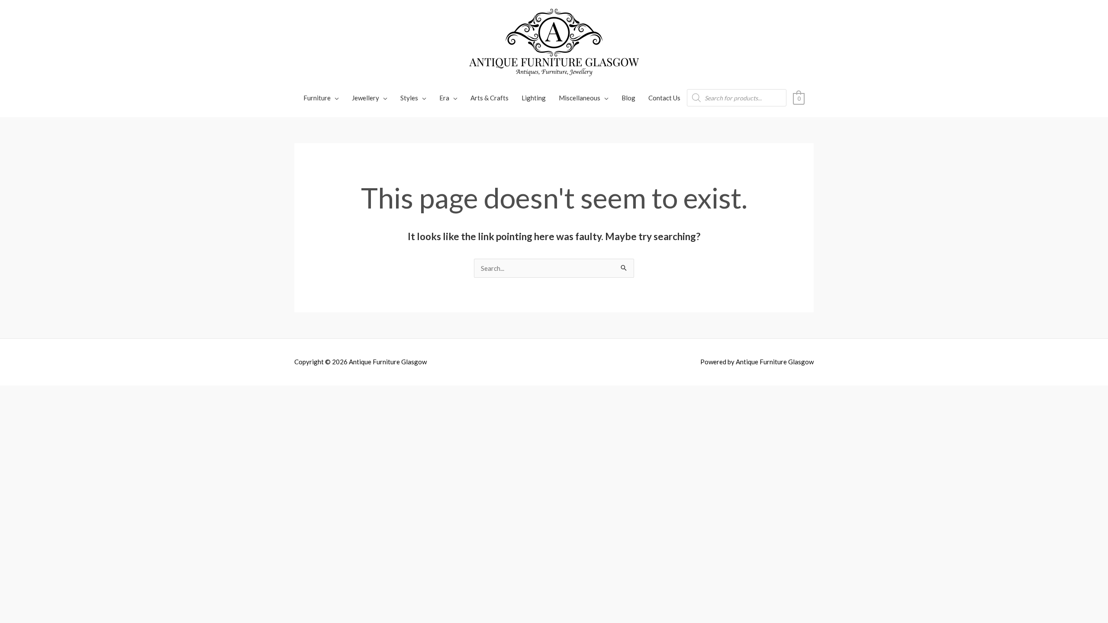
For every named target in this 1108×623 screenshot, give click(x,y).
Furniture (317, 98)
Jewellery (365, 98)
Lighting (534, 98)
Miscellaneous (579, 98)
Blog (628, 98)
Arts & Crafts (489, 98)
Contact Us (664, 98)
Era (444, 98)
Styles (409, 98)
